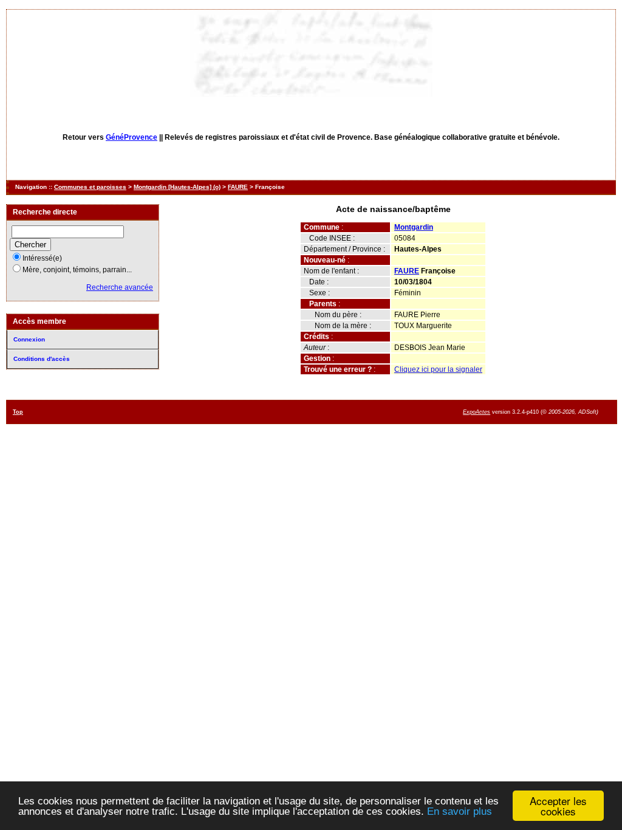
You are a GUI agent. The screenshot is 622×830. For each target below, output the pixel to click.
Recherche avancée (119, 287)
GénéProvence (131, 137)
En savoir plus (459, 811)
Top (18, 412)
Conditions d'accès (41, 358)
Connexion (29, 339)
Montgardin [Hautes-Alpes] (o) (177, 186)
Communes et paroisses (90, 186)
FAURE (238, 186)
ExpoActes (476, 412)
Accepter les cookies (558, 805)
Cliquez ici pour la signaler (438, 369)
